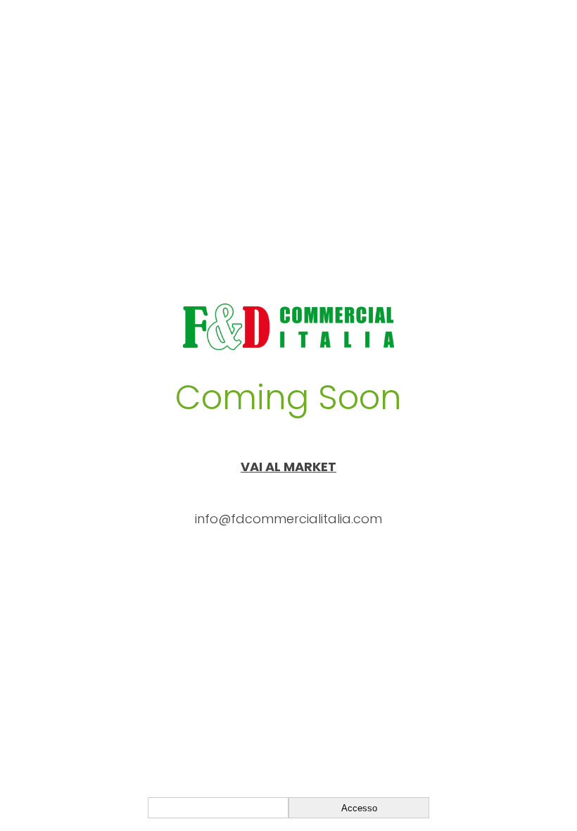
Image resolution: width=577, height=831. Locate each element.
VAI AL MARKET (288, 466)
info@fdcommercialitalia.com (288, 518)
